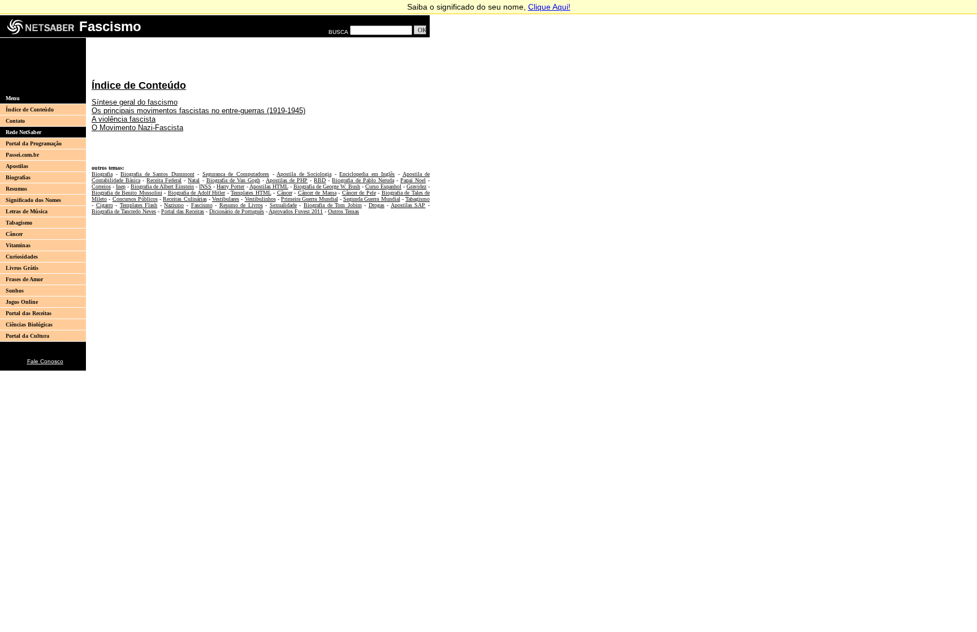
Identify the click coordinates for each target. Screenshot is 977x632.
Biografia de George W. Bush (326, 186)
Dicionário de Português (236, 211)
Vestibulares (225, 199)
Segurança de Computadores (235, 174)
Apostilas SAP (408, 205)
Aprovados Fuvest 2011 (296, 211)
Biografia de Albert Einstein (162, 186)
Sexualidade (283, 205)
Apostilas (17, 166)
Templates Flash (139, 205)
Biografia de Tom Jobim (333, 205)
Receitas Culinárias (184, 199)
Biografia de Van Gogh (233, 180)
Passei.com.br (22, 155)
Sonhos (15, 290)
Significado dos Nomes (33, 200)
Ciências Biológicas (29, 324)
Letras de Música (26, 211)
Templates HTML (251, 193)
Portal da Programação (34, 143)
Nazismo (174, 205)
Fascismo (202, 205)
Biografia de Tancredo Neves (124, 211)
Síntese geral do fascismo (135, 102)
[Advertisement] (39, 65)
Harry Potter (230, 186)
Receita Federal (163, 180)
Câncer (14, 234)
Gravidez (416, 186)
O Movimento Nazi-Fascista (137, 127)
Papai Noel (413, 180)
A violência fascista (123, 119)
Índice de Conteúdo (30, 109)
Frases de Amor (24, 279)
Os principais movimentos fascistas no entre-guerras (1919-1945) (198, 110)
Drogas (376, 205)
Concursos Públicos (135, 199)
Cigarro (104, 205)
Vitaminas (18, 245)
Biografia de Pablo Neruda (363, 180)
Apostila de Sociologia (303, 174)
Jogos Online (22, 302)
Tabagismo (19, 223)
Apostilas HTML (268, 186)
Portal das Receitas (28, 313)
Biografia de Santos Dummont (157, 174)
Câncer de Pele (359, 193)
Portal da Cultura (27, 336)
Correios (101, 186)
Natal (194, 180)
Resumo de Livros (241, 205)
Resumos (16, 189)
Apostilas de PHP (287, 180)
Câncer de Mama (317, 193)
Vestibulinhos (260, 199)
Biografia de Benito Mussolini (127, 193)
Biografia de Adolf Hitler (197, 193)
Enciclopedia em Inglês (367, 174)
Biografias (18, 177)
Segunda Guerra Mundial (371, 199)
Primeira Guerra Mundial (309, 199)
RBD (320, 180)
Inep (121, 186)
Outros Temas (343, 211)
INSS (205, 186)
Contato (15, 121)
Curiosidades (22, 256)
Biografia (102, 174)
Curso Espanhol (383, 186)
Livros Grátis (22, 268)
